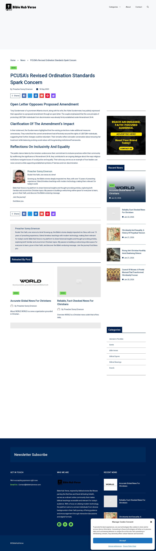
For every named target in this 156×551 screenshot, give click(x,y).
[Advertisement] (78, 32)
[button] (151, 522)
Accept (122, 541)
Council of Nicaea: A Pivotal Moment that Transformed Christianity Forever (133, 272)
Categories (113, 7)
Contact (139, 7)
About (128, 7)
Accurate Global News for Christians (30, 300)
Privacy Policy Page (129, 546)
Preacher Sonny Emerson (23, 89)
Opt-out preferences (115, 546)
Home (12, 60)
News (22, 60)
